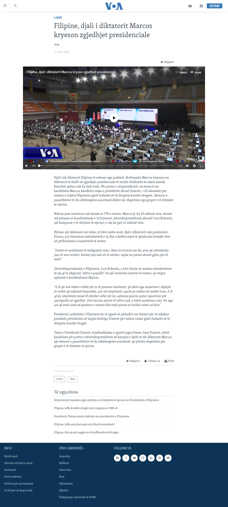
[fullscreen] (201, 165)
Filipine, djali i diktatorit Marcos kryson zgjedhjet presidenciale (71, 72)
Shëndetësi (66, 483)
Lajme (58, 17)
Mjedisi (64, 490)
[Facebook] (201, 6)
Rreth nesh (11, 456)
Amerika (64, 456)
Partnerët (10, 470)
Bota (61, 476)
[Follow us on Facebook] (117, 458)
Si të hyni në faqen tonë (18, 490)
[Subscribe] (168, 458)
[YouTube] (190, 6)
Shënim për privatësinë (18, 483)
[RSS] (151, 458)
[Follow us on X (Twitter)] (125, 458)
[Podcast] (159, 458)
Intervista (65, 470)
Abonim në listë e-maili (18, 463)
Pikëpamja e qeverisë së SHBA (77, 497)
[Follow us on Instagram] (142, 458)
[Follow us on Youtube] (134, 458)
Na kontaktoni (13, 476)
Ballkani (64, 463)
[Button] (167, 62)
